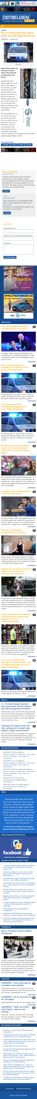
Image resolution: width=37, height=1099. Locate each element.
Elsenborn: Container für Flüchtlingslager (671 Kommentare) (18, 1031)
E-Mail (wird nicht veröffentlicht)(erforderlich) (17, 236)
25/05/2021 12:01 (7, 174)
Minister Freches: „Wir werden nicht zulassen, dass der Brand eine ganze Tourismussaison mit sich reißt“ (19, 891)
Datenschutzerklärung (23, 1088)
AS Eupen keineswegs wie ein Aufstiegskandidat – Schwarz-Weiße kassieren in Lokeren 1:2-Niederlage (19, 904)
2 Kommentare (13, 39)
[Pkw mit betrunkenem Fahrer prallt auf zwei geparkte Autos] (18, 52)
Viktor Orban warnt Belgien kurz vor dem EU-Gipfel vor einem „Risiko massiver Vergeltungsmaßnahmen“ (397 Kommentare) (18, 1066)
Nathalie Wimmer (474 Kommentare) (15, 1046)
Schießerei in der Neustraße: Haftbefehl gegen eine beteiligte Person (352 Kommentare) (18, 1078)
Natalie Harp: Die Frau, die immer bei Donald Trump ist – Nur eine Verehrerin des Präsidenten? (19, 914)
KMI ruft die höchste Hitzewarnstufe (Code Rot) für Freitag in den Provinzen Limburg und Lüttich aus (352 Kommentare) (19, 1072)
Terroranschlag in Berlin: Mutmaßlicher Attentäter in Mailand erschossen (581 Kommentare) (19, 1035)
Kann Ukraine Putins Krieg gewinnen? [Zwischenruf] (15, 787)
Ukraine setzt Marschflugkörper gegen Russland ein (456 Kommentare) (19, 1050)
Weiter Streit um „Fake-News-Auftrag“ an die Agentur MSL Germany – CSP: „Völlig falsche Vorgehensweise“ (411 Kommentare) (19, 1055)
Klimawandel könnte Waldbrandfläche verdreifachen (15, 781)
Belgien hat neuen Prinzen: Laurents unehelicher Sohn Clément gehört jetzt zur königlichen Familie (19, 897)
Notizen (3, 30)
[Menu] (2, 26)
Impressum (10, 1088)
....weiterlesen (31, 362)
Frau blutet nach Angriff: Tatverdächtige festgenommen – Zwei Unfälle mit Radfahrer (19, 879)
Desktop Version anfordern (18, 1095)
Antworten (6, 191)
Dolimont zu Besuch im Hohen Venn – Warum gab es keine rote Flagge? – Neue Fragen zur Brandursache (19, 756)
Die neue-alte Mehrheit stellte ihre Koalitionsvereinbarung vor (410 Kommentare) (19, 1061)
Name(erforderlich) (9, 228)
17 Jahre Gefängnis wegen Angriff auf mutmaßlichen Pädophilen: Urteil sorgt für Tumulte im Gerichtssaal (19, 867)
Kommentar (7, 243)
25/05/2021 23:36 (8, 198)
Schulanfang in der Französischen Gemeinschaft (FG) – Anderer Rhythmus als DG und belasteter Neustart (19, 884)
